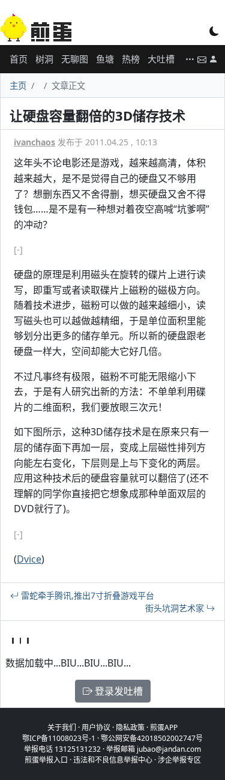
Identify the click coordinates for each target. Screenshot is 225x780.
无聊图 (74, 59)
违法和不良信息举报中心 (112, 760)
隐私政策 (130, 727)
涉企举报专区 (179, 760)
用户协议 (96, 727)
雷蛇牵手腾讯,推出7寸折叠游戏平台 (86, 595)
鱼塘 (105, 59)
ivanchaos (34, 142)
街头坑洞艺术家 (175, 608)
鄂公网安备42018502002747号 (152, 738)
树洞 (44, 59)
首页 (19, 59)
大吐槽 (161, 59)
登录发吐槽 (117, 691)
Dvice (29, 559)
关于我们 (61, 727)
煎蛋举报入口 (46, 760)
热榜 (131, 59)
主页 (18, 85)
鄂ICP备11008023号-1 (58, 738)
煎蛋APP (164, 727)
